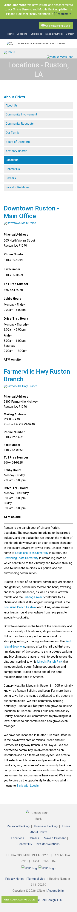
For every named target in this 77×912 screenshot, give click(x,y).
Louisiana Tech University (31, 553)
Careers (11, 178)
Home (10, 34)
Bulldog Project (34, 597)
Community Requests (20, 123)
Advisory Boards (16, 151)
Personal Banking (18, 826)
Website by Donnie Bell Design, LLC (38, 900)
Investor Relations (18, 187)
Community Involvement (21, 114)
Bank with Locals (28, 785)
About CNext (38, 832)
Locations (22, 34)
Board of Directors (18, 142)
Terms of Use (36, 879)
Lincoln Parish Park (49, 661)
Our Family (12, 132)
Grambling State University (21, 558)
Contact (70, 34)
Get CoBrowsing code (19, 899)
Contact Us (13, 169)
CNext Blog (36, 34)
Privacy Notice (14, 879)
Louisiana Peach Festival (20, 607)
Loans (66, 826)
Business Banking (46, 826)
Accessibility (55, 890)
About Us (12, 105)
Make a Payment (54, 34)
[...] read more (62, 14)
